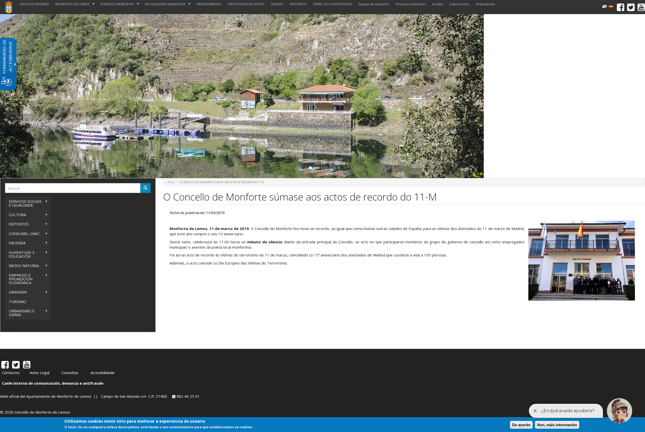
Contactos (11, 372)
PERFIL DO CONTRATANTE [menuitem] (332, 4)
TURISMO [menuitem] (17, 301)
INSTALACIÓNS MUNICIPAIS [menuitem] (164, 4)
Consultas (69, 372)
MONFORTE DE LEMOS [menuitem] (71, 4)
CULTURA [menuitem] (15, 214)
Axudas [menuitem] (437, 4)
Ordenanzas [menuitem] (485, 4)
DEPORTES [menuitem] (17, 224)
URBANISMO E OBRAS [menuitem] (20, 312)
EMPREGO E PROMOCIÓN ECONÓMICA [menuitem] (19, 279)
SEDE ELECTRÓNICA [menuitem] (34, 4)
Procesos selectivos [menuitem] (411, 4)
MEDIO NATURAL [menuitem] (22, 265)
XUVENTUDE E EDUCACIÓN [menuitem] (20, 254)
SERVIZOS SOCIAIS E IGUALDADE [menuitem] (23, 203)
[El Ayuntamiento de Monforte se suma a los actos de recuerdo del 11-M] (611, 6)
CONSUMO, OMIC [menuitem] (22, 233)
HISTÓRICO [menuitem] (298, 4)
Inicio (171, 182)
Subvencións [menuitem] (459, 4)
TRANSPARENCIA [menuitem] (208, 4)
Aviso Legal (39, 372)
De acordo (521, 425)
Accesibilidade (102, 372)
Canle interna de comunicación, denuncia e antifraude (52, 383)
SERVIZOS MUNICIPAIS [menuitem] (115, 4)
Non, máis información (557, 425)
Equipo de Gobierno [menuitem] (374, 4)
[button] (306, 168)
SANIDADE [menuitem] (16, 292)
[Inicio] (10, 7)
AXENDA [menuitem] (277, 4)
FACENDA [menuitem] (15, 243)
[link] (604, 6)
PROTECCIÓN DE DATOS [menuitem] (246, 4)
